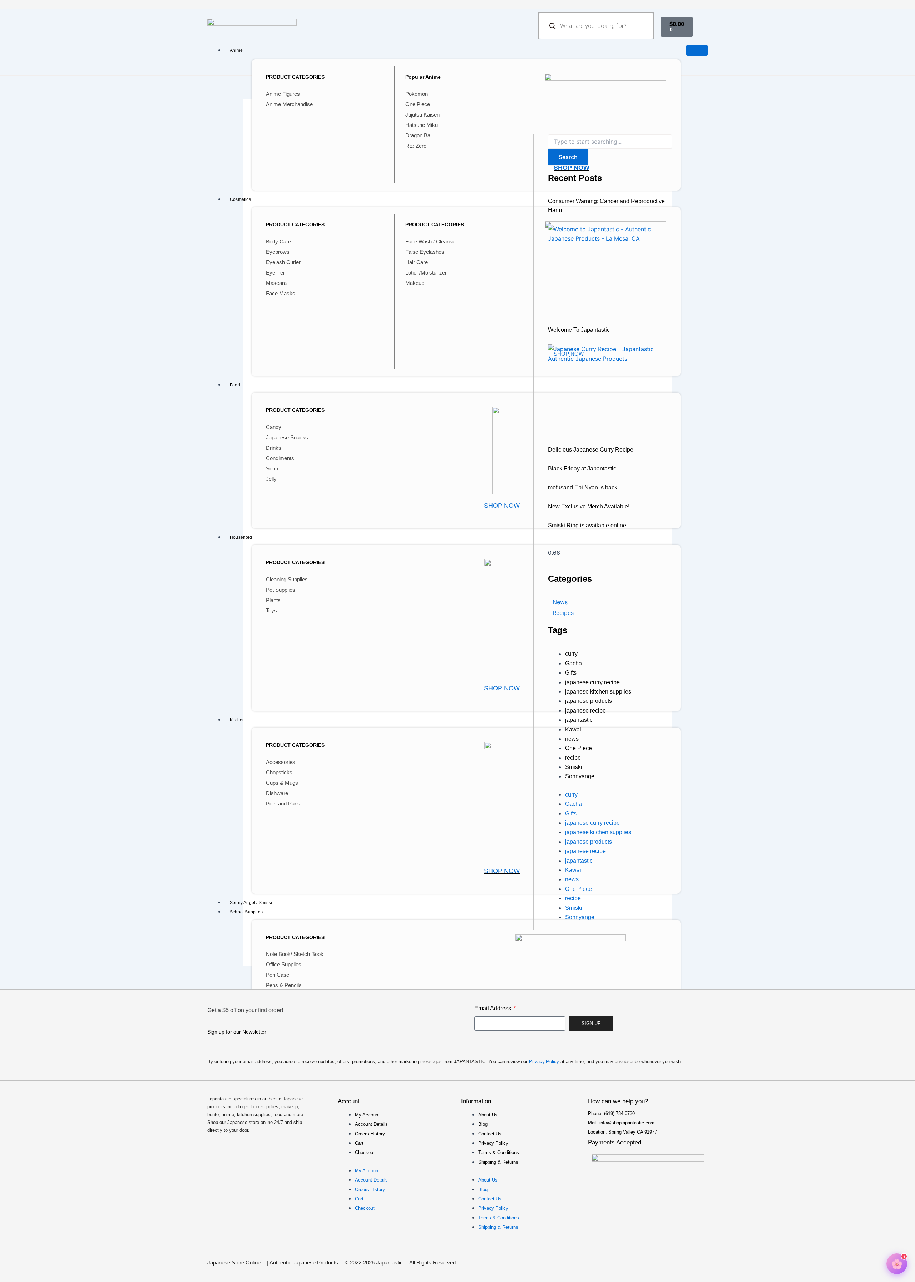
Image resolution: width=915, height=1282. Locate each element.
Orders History (370, 1133)
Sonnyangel (580, 776)
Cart (359, 1143)
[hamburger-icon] (697, 50)
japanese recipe (585, 710)
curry (571, 654)
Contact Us (489, 1133)
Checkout (365, 1152)
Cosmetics (240, 199)
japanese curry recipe (592, 682)
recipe (573, 758)
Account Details (371, 1124)
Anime (236, 50)
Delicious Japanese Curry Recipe (590, 450)
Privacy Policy (544, 1061)
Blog (483, 1124)
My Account (367, 1115)
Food (235, 385)
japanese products (588, 701)
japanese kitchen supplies (598, 692)
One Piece (578, 748)
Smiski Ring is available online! (588, 525)
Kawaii (574, 729)
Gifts (571, 673)
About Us (488, 1115)
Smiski (573, 767)
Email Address (493, 1008)
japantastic (579, 720)
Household (241, 537)
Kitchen (237, 720)
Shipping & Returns (498, 1162)
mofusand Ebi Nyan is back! (583, 487)
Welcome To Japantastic (579, 330)
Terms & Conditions (498, 1152)
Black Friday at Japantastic (582, 468)
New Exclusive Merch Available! (588, 506)
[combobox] (610, 141)
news (572, 739)
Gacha (573, 663)
